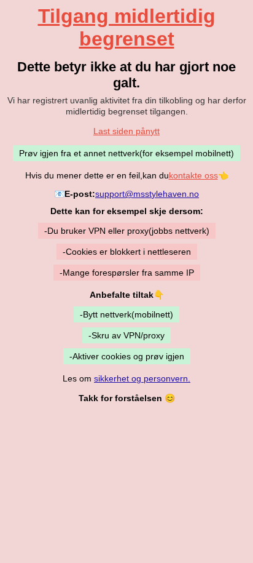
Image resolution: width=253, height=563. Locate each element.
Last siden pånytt (126, 131)
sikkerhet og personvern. (142, 378)
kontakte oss (193, 175)
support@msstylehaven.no (147, 194)
